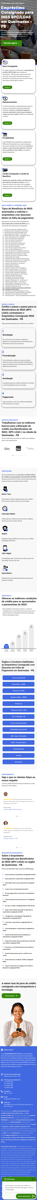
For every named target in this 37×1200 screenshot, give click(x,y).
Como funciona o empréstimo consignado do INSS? (20, 874)
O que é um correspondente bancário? (16, 889)
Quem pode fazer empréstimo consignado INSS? (19, 878)
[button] (3, 448)
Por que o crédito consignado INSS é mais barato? (20, 905)
